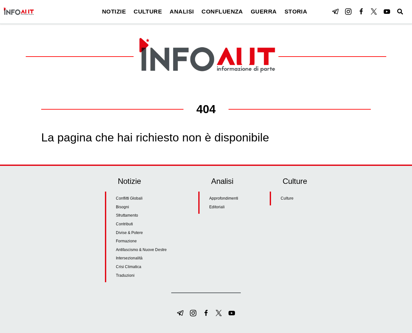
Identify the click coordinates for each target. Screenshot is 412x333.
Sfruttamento (127, 215)
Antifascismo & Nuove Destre (141, 250)
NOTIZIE (114, 11)
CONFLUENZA (222, 11)
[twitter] (374, 11)
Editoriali (217, 207)
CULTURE (148, 11)
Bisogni (122, 207)
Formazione (126, 241)
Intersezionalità (129, 258)
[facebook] (361, 11)
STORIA (296, 11)
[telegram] (335, 11)
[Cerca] (400, 11)
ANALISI (182, 11)
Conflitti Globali (129, 198)
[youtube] (386, 11)
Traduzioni (125, 275)
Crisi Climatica (128, 267)
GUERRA (264, 11)
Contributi (124, 224)
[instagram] (348, 11)
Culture (287, 198)
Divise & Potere (129, 232)
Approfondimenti (223, 198)
